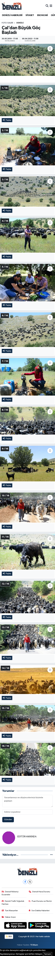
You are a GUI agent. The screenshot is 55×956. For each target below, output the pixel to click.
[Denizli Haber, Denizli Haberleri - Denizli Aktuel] (12, 6)
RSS (10, 937)
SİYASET (29, 15)
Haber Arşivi (10, 917)
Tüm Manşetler (11, 911)
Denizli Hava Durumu (41, 892)
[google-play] (39, 926)
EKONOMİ (42, 15)
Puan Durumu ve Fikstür (42, 901)
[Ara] (47, 6)
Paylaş (8, 120)
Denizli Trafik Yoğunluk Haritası (13, 902)
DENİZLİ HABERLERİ (12, 15)
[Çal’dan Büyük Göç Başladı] (27, 60)
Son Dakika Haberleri (41, 911)
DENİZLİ (20, 23)
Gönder (8, 819)
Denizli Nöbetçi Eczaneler (10, 893)
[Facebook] (25, 882)
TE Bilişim (34, 945)
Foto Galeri (7, 23)
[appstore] (16, 926)
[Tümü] (51, 855)
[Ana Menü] (51, 6)
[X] (30, 882)
